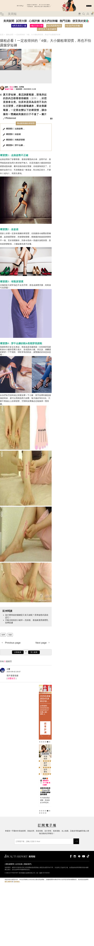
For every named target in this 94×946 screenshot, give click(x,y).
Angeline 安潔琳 (46, 779)
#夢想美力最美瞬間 (47, 29)
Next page (41, 642)
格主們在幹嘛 (50, 20)
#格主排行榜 (36, 25)
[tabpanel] (45, 712)
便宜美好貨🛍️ (80, 20)
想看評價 (46, 728)
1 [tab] (39, 741)
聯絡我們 (27, 866)
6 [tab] (49, 741)
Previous (41, 734)
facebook (70, 858)
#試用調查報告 (54, 25)
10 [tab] (45, 815)
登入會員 (33, 652)
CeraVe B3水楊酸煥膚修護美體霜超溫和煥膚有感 (45, 793)
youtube (83, 858)
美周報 (12, 14)
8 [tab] (41, 815)
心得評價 (34, 20)
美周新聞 (8, 20)
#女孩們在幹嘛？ (73, 25)
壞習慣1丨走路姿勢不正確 (16, 129)
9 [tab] (43, 815)
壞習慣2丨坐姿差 (13, 134)
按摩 (3, 635)
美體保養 (45, 754)
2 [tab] (41, 741)
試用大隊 (21, 20)
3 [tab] (43, 741)
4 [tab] (45, 741)
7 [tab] (39, 815)
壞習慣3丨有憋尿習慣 (15, 140)
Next (49, 734)
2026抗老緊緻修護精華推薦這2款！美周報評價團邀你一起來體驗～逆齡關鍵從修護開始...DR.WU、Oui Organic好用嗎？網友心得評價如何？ (45, 698)
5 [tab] (47, 741)
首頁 (1, 35)
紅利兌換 (19, 866)
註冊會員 (17, 652)
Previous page (12, 642)
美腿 (10, 635)
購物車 (91, 13)
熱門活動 (65, 20)
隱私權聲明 (10, 866)
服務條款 (17, 884)
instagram (74, 858)
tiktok (88, 858)
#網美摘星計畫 (19, 25)
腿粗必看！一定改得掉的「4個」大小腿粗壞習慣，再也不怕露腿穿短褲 (33, 35)
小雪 (8, 669)
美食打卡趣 (9, 89)
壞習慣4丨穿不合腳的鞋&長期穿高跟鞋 (16, 145)
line (79, 858)
